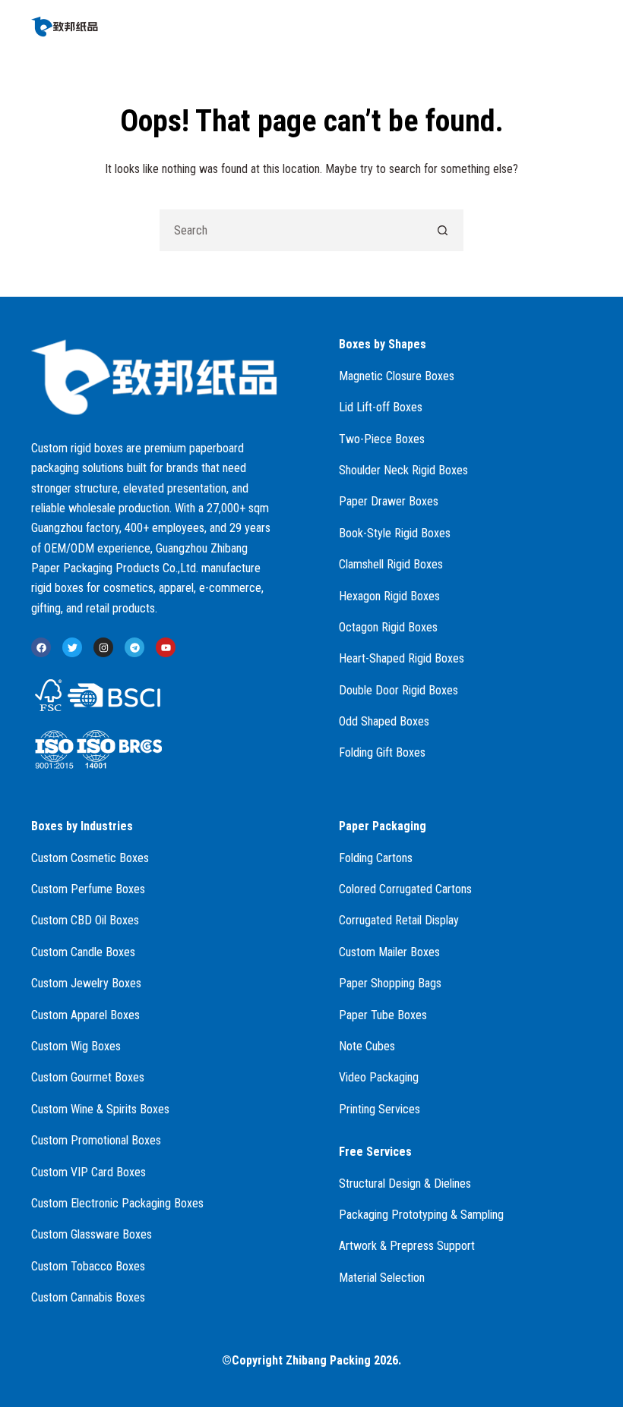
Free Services (375, 1151)
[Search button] (442, 230)
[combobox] (291, 230)
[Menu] (585, 26)
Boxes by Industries (82, 826)
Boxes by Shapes (382, 344)
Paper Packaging (382, 826)
